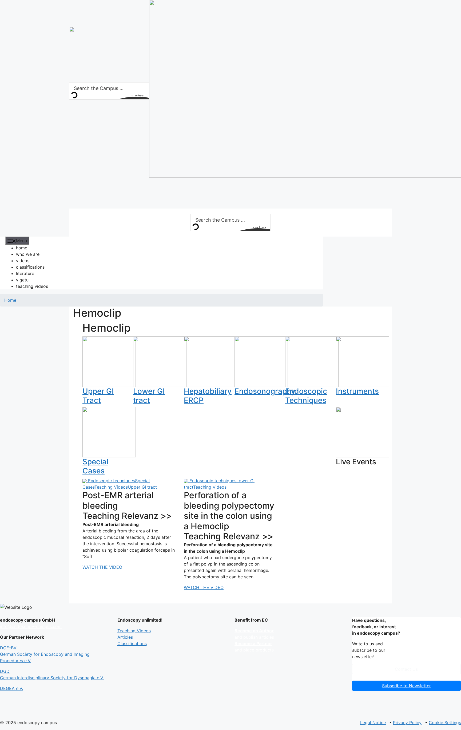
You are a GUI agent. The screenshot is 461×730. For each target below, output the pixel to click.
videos (22, 260)
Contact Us (406, 669)
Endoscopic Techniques (306, 396)
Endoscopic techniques (111, 480)
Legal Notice (373, 722)
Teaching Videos (111, 487)
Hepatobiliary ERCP (208, 396)
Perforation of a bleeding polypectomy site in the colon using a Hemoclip (229, 510)
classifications (30, 267)
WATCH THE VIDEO (102, 567)
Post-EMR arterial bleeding (118, 500)
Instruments (357, 391)
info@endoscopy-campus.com (31, 626)
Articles (125, 637)
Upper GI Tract (98, 396)
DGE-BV (45, 654)
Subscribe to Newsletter (406, 685)
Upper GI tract (142, 487)
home (21, 247)
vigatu (22, 279)
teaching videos (32, 286)
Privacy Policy (407, 722)
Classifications (132, 643)
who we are (27, 254)
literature (25, 273)
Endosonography (265, 391)
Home (10, 300)
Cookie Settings (445, 722)
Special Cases (95, 466)
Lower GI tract (149, 396)
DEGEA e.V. (11, 688)
